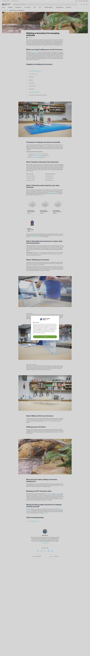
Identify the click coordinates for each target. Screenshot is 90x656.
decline (52, 328)
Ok (45, 336)
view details (39, 329)
